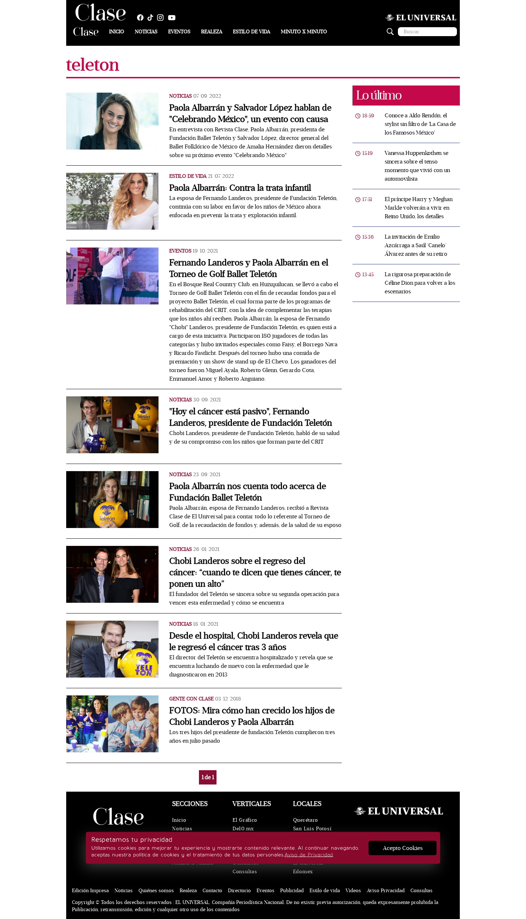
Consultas (245, 872)
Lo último (378, 95)
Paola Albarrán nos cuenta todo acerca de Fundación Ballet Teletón (247, 492)
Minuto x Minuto (304, 32)
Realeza (211, 32)
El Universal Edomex (308, 867)
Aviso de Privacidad (308, 855)
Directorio (239, 891)
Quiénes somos (156, 891)
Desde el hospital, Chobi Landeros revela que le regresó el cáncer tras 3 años (253, 641)
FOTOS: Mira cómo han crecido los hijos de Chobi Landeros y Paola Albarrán (252, 716)
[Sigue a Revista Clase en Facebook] (142, 17)
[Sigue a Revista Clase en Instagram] (162, 17)
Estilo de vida (251, 32)
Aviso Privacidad (386, 891)
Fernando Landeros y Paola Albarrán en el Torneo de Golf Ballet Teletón (248, 268)
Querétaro (305, 820)
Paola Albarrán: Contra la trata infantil (240, 188)
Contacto (212, 891)
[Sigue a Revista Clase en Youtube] (173, 17)
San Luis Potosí (312, 829)
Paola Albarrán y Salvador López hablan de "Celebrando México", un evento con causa (250, 113)
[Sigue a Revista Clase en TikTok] (152, 17)
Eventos (179, 32)
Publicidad (292, 891)
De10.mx (243, 829)
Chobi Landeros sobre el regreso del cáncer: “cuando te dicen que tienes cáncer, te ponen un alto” (255, 572)
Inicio (116, 32)
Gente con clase (191, 699)
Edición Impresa (90, 891)
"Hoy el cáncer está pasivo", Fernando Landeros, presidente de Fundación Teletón (250, 417)
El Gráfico (245, 820)
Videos (353, 891)
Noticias (146, 32)
